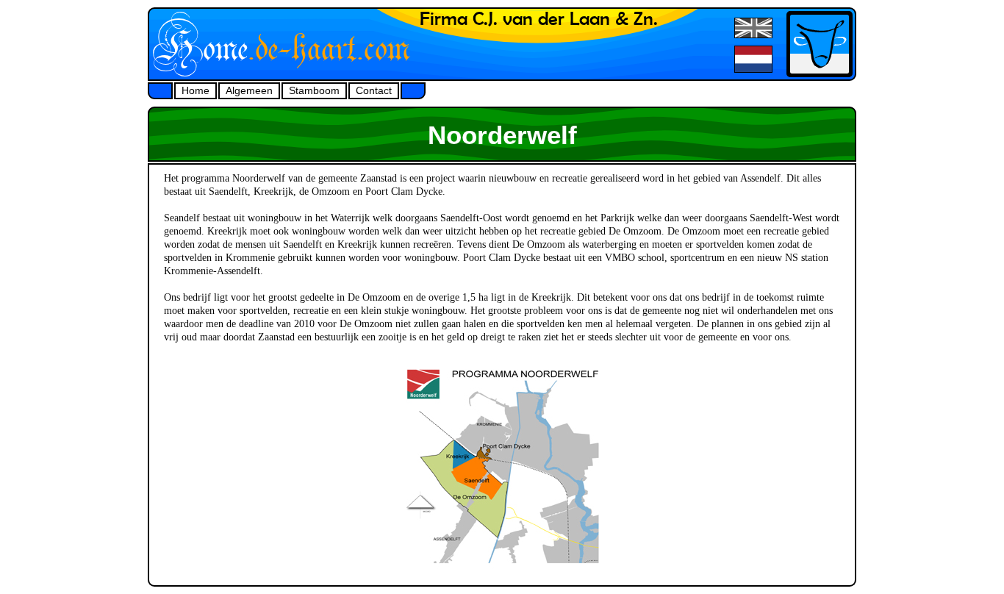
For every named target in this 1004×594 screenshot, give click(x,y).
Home (195, 90)
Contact (374, 90)
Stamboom (314, 90)
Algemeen (249, 90)
